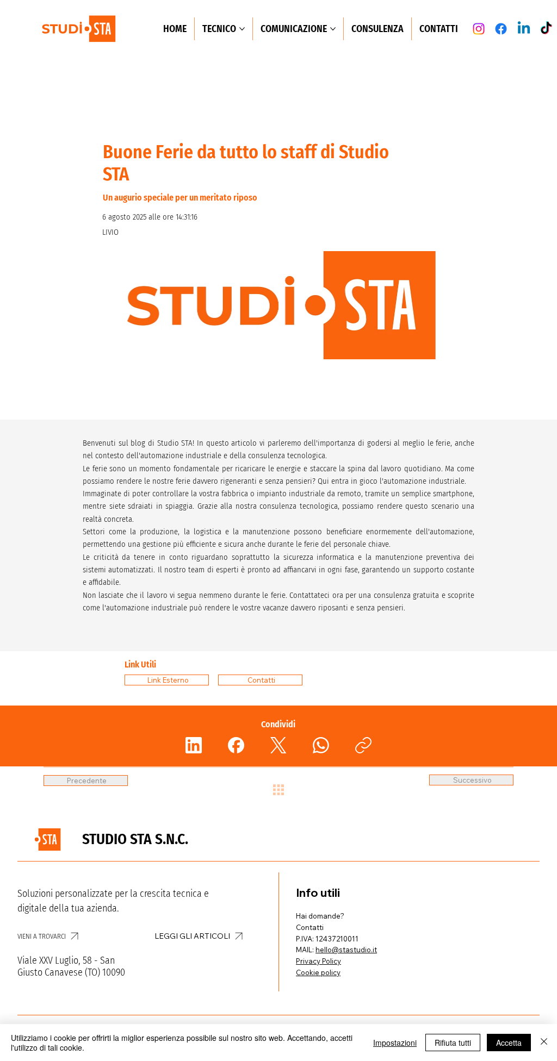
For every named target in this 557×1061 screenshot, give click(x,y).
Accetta (509, 1042)
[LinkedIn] (193, 745)
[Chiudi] (543, 1042)
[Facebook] (501, 28)
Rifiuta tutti (453, 1042)
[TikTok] (546, 28)
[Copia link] (363, 745)
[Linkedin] (523, 28)
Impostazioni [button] (395, 1042)
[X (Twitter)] (278, 745)
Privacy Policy (318, 961)
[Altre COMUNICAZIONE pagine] (333, 29)
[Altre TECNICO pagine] (242, 29)
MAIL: (305, 949)
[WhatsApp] (321, 745)
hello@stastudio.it (346, 949)
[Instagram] (478, 28)
